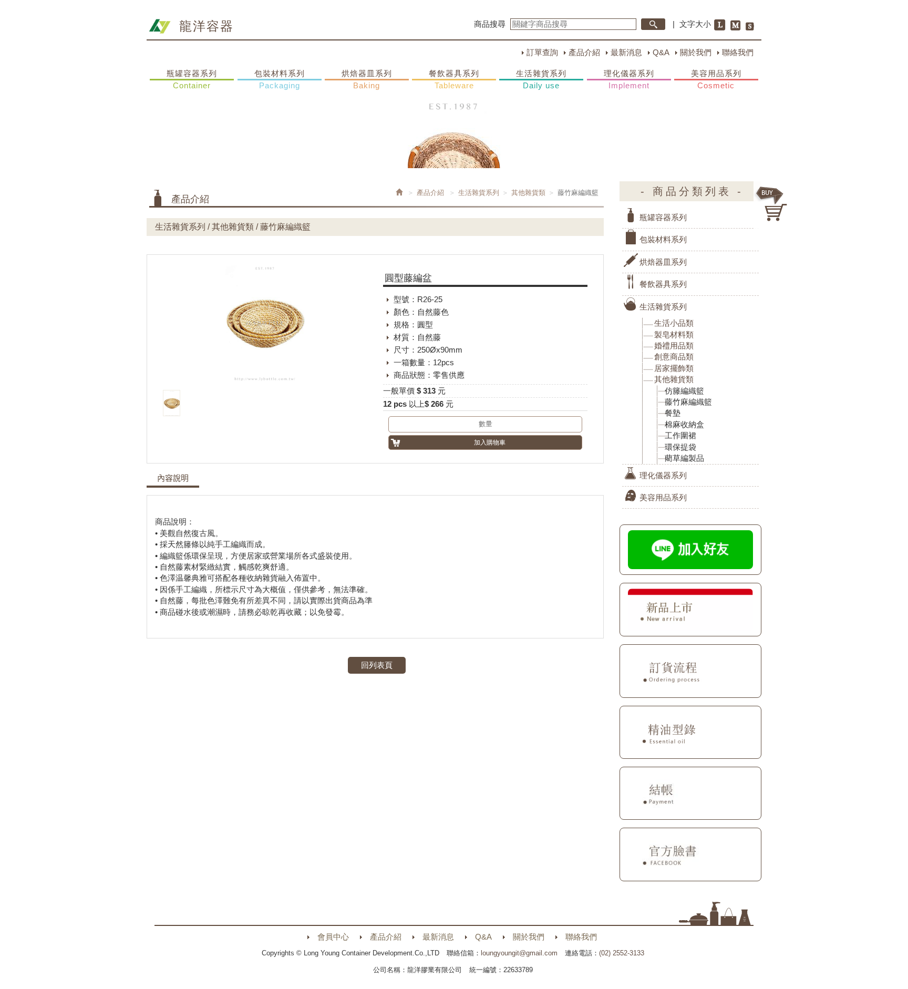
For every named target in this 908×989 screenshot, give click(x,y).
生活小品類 (674, 322)
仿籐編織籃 (684, 390)
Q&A (661, 52)
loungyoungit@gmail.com (519, 953)
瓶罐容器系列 (192, 79)
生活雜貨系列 (541, 79)
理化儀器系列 (629, 79)
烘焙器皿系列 (367, 79)
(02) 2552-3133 (621, 953)
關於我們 (695, 52)
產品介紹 (584, 52)
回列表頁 (377, 665)
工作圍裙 (680, 435)
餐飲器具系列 (454, 79)
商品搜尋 (489, 23)
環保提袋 (680, 446)
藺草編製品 (684, 458)
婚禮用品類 (674, 345)
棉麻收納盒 (684, 424)
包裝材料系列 (279, 79)
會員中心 (333, 936)
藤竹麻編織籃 (688, 401)
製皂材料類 (674, 334)
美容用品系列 (716, 79)
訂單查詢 (542, 52)
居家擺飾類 (674, 368)
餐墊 (672, 412)
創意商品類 (674, 356)
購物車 (772, 204)
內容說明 (173, 478)
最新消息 (626, 52)
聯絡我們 (738, 52)
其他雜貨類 (528, 193)
